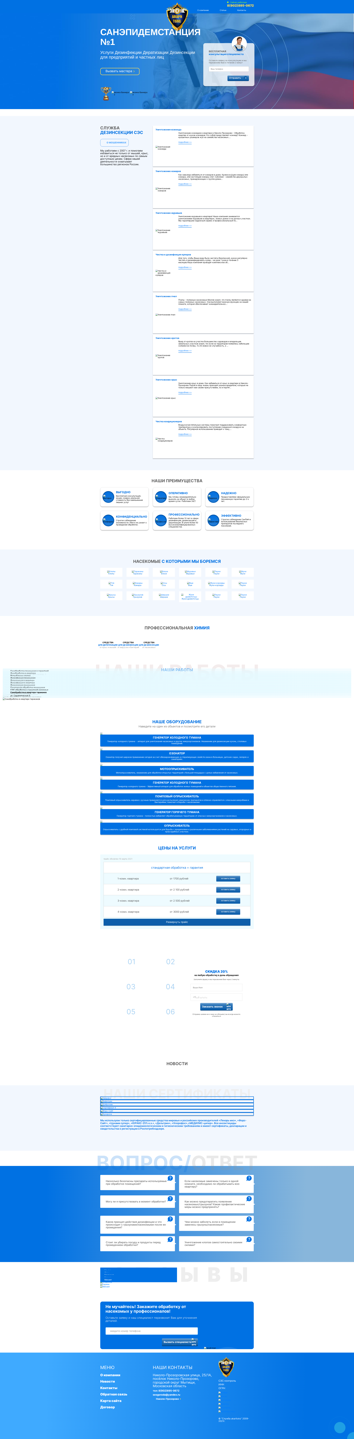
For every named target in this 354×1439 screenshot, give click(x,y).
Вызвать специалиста (177, 1342)
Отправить (235, 77)
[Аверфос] (177, 1098)
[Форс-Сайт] (177, 1110)
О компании (203, 10)
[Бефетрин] (177, 1101)
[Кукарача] (177, 1114)
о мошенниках (116, 142)
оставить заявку (228, 878)
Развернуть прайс (177, 922)
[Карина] (177, 1284)
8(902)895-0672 (240, 5)
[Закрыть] (351, 1421)
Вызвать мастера (119, 71)
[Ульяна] (177, 1277)
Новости (107, 1381)
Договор (107, 1407)
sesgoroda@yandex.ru (166, 1394)
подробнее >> (185, 142)
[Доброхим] (177, 1104)
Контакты (241, 10)
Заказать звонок (212, 1006)
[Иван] (177, 1279)
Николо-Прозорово (167, 1399)
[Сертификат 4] (177, 1107)
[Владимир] (177, 1282)
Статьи (223, 10)
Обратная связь (113, 1394)
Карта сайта (110, 1401)
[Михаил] (177, 1286)
